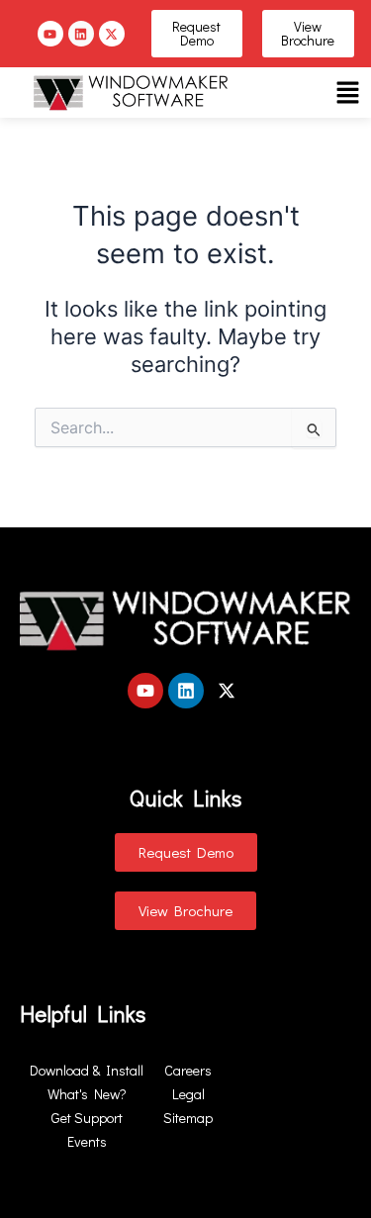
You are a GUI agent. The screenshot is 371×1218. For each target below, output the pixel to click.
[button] (347, 92)
